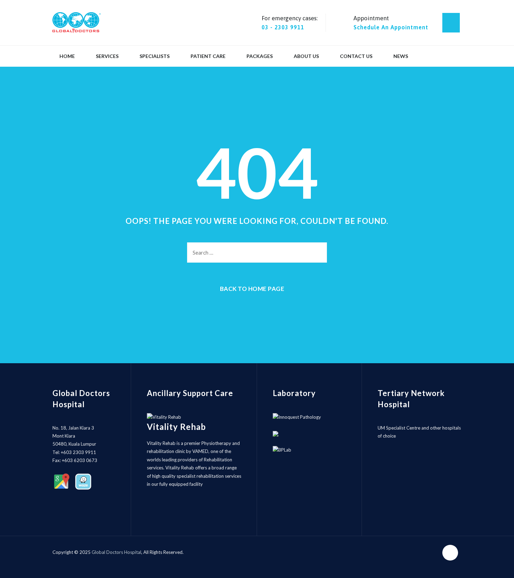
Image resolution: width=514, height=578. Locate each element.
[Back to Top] (499, 567)
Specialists (155, 56)
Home (67, 56)
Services (107, 56)
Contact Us (356, 56)
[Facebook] (451, 22)
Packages (260, 56)
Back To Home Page (252, 288)
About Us (306, 56)
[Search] (316, 252)
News (400, 56)
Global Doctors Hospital (116, 552)
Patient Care (208, 56)
